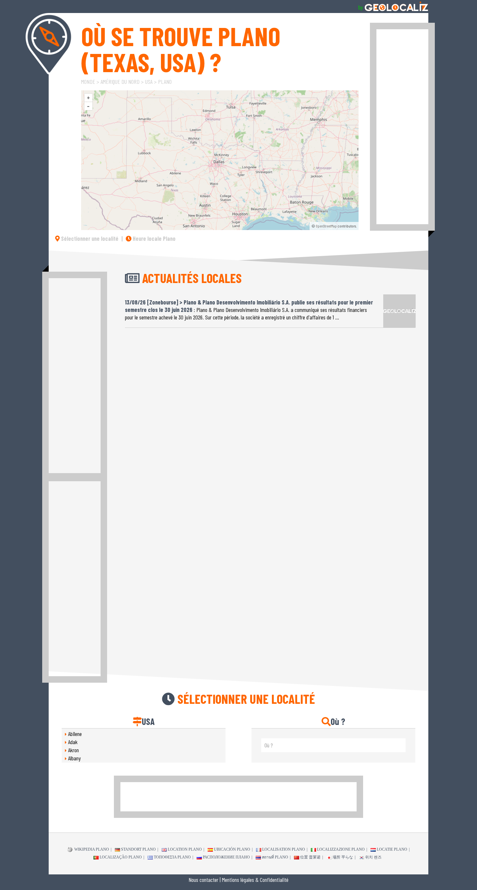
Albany (74, 758)
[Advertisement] (402, 126)
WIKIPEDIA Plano (91, 849)
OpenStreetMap (326, 226)
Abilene (75, 733)
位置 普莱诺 (310, 857)
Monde (88, 81)
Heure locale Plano (153, 238)
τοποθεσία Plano (172, 857)
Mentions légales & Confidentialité (255, 879)
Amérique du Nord (120, 81)
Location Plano (185, 849)
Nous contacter (203, 879)
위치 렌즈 (373, 857)
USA (149, 81)
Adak (73, 741)
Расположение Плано (226, 857)
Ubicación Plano (232, 849)
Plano (165, 81)
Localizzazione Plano (341, 849)
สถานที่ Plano (275, 857)
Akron (73, 750)
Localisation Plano (283, 849)
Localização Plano (121, 857)
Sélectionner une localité (89, 238)
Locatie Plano (392, 849)
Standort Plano (138, 849)
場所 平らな (343, 857)
